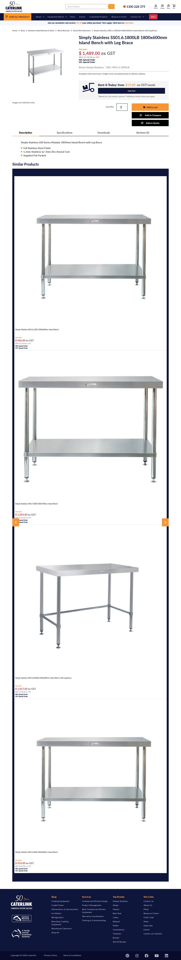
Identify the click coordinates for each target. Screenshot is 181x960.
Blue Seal (117, 913)
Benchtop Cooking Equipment (59, 923)
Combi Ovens (57, 905)
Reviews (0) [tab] (142, 132)
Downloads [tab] (104, 132)
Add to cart (152, 107)
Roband (116, 921)
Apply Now (131, 91)
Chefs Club (149, 917)
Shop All (55, 932)
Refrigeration (57, 917)
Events (82, 16)
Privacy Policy (50, 955)
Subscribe (148, 925)
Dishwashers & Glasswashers (64, 909)
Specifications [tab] (64, 132)
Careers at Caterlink (153, 933)
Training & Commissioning (94, 920)
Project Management (91, 905)
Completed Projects (98, 16)
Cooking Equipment (60, 901)
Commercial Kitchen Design (95, 901)
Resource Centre (119, 16)
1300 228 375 (135, 7)
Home (14, 30)
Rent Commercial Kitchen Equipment (94, 911)
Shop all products (19, 16)
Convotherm (118, 929)
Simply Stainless (95, 67)
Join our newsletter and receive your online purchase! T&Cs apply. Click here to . (90, 22)
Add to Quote (152, 122)
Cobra (115, 917)
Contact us (136, 16)
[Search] (111, 6)
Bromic (116, 937)
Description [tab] (25, 132)
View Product (90, 324)
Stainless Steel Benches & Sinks (41, 30)
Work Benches (64, 30)
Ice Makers (56, 913)
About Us (148, 905)
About (38, 16)
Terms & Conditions (72, 955)
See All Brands (119, 941)
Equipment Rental (56, 16)
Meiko (116, 925)
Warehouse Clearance (61, 928)
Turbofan (117, 933)
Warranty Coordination (93, 916)
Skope (115, 905)
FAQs (146, 909)
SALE (153, 16)
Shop (23, 30)
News (72, 16)
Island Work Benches (82, 30)
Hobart (116, 909)
